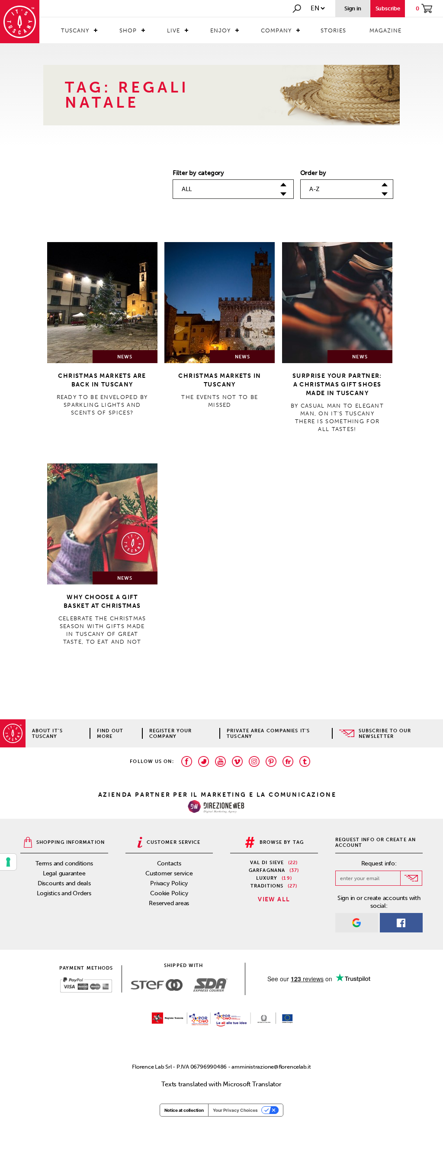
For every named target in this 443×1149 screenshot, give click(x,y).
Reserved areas (169, 903)
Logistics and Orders (64, 893)
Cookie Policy (169, 893)
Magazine (385, 30)
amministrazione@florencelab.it (271, 1066)
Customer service (169, 873)
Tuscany (75, 30)
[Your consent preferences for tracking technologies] (8, 862)
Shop (128, 30)
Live (173, 30)
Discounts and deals (64, 883)
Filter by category (198, 173)
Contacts (169, 863)
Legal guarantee (64, 873)
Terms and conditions (64, 863)
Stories (333, 30)
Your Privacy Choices (235, 1110)
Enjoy (220, 30)
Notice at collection (184, 1110)
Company (276, 30)
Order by (313, 173)
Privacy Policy (169, 883)
